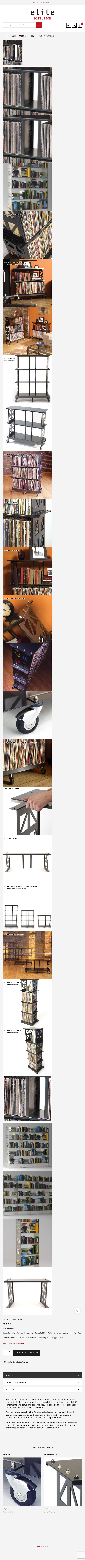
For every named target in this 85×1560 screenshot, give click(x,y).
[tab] (42, 1375)
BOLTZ (21, 36)
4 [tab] (45, 1546)
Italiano (47, 3)
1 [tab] (38, 1546)
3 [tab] (43, 1546)
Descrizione (10, 1375)
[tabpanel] (22, 1484)
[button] (77, 1311)
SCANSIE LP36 (50, 1454)
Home (5, 36)
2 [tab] (41, 1546)
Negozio (36, 3)
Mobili (13, 36)
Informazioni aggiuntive (16, 1382)
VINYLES (30, 36)
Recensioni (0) (11, 1389)
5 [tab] (47, 1546)
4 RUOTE (6, 1454)
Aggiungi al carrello (26, 1353)
